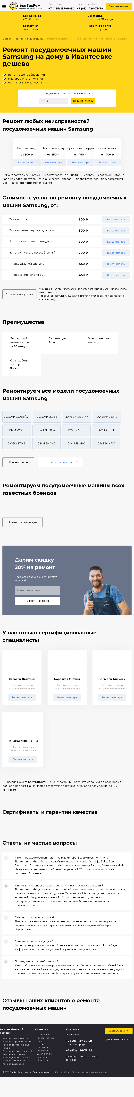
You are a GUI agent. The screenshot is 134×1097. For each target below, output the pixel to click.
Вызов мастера (26, 162)
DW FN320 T (76, 430)
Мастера (42, 1057)
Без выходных (32, 15)
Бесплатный (95, 15)
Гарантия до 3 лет (99, 25)
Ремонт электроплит (14, 1054)
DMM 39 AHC (46, 443)
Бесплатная (30, 25)
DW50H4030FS (107, 416)
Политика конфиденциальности (89, 1072)
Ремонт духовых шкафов (16, 1057)
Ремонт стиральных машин (17, 1041)
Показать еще (18, 462)
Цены (40, 1041)
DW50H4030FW (77, 416)
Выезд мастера (46, 1038)
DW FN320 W (46, 430)
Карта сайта (62, 1072)
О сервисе (43, 1034)
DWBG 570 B (106, 430)
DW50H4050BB (47, 416)
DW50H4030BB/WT (16, 416)
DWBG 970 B (16, 443)
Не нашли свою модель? (60, 462)
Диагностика (44, 1053)
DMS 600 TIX (106, 443)
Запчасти (42, 1050)
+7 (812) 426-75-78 (90, 8)
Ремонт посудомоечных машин (15, 1046)
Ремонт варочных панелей (17, 1051)
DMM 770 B (16, 430)
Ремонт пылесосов (13, 1064)
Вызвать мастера (37, 600)
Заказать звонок (118, 6)
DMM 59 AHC (76, 443)
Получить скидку (83, 100)
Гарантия (42, 1047)
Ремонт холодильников (15, 1038)
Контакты (42, 1060)
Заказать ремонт (118, 1030)
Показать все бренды (22, 522)
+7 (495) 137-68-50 (61, 8)
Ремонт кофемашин (13, 1060)
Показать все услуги (19, 294)
